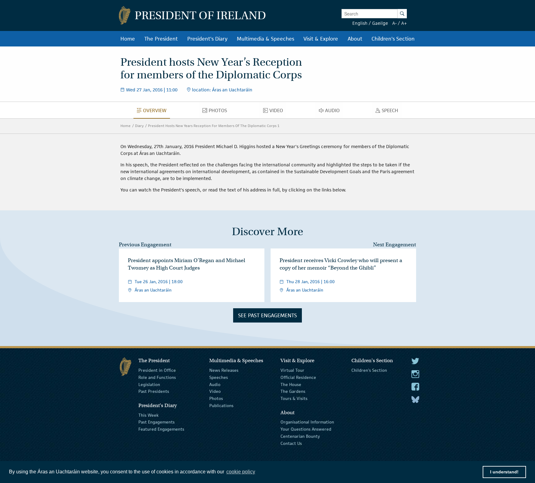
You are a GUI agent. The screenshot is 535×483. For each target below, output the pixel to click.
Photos (216, 398)
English (360, 23)
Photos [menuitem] (219, 111)
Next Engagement (394, 244)
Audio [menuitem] (334, 111)
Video (215, 391)
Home (125, 125)
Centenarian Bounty (300, 436)
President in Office (157, 370)
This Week (148, 415)
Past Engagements (156, 422)
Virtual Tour (292, 370)
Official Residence (298, 377)
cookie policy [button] (240, 471)
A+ (404, 23)
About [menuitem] (355, 38)
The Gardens (293, 391)
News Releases (223, 370)
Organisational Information (307, 422)
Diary (139, 125)
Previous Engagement (145, 244)
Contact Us (291, 443)
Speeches (218, 377)
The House (291, 384)
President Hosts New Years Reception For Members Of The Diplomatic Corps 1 (214, 125)
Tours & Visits (294, 398)
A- (394, 23)
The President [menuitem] (161, 38)
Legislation (149, 384)
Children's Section (369, 370)
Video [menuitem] (277, 111)
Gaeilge (380, 23)
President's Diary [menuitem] (207, 38)
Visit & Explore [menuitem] (320, 38)
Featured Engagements (161, 429)
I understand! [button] (504, 471)
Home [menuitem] (127, 38)
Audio (214, 384)
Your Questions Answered (306, 429)
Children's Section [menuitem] (393, 38)
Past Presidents (153, 391)
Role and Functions (157, 377)
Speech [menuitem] (392, 111)
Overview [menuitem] (156, 111)
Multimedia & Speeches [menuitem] (265, 38)
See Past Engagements (267, 315)
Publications (221, 405)
